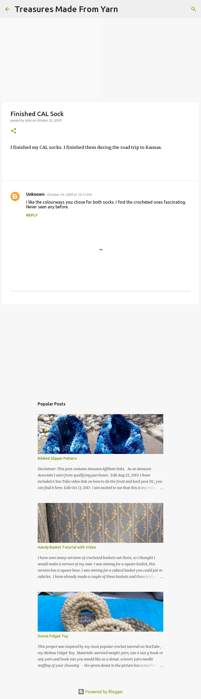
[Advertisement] (100, 348)
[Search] (125, 9)
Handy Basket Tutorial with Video (67, 547)
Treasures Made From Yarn (66, 9)
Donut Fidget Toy (53, 636)
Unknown (35, 194)
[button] (13, 131)
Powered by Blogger (103, 691)
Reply (32, 215)
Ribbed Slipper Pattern (57, 458)
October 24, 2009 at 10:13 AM (69, 194)
